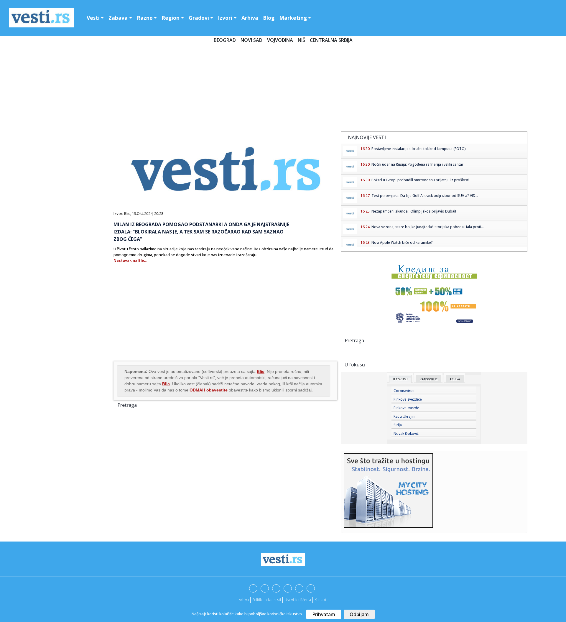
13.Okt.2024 (142, 213)
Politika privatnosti (266, 599)
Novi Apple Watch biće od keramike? (402, 242)
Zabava (118, 17)
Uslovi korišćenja (297, 599)
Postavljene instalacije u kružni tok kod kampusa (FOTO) (418, 148)
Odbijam (359, 614)
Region (171, 17)
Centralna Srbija (331, 40)
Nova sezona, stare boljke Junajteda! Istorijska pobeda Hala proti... (427, 226)
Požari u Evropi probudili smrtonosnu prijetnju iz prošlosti (420, 179)
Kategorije (428, 379)
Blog (268, 17)
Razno (145, 17)
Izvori (225, 17)
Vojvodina (280, 40)
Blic (127, 213)
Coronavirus (404, 390)
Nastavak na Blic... (131, 260)
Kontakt (320, 599)
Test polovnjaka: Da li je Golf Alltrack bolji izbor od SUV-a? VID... (424, 195)
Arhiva (249, 17)
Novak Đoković (406, 433)
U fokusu (400, 379)
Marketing (293, 17)
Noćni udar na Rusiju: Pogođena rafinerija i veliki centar (417, 164)
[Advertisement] (283, 90)
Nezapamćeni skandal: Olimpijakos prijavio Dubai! (413, 211)
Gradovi (199, 17)
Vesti (93, 17)
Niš (301, 40)
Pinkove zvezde (406, 407)
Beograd (225, 40)
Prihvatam (323, 614)
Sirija (398, 424)
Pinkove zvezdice (408, 399)
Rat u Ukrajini (404, 416)
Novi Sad (251, 40)
